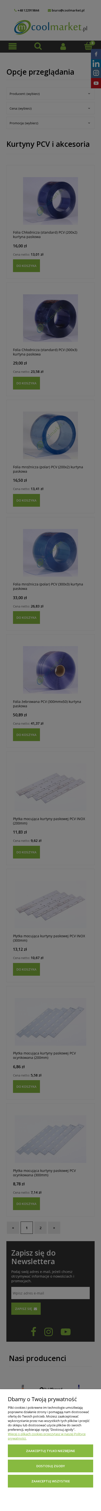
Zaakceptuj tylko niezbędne (50, 1451)
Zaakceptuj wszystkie (50, 1481)
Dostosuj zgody (50, 1466)
